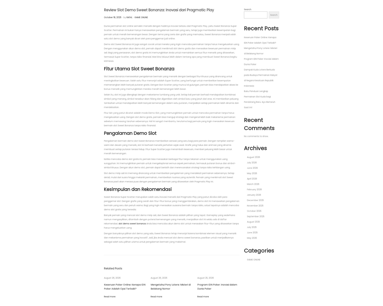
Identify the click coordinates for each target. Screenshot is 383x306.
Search (247, 9)
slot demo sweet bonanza (132, 223)
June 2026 (252, 167)
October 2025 (254, 211)
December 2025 (255, 200)
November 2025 (255, 205)
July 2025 (252, 227)
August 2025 (253, 221)
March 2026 (253, 184)
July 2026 (252, 162)
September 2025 (255, 216)
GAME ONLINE (141, 17)
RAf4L (129, 17)
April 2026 (252, 178)
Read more (109, 296)
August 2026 (253, 157)
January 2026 (254, 194)
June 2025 (252, 232)
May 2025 (252, 237)
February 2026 (254, 189)
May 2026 (252, 173)
